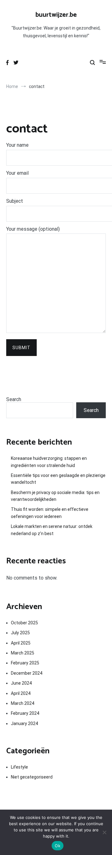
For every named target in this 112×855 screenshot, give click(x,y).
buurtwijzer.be (56, 15)
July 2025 (20, 632)
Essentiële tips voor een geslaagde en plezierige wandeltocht (58, 479)
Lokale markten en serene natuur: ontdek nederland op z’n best (51, 530)
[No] (104, 832)
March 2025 (22, 652)
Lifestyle (19, 767)
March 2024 (22, 703)
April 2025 (20, 642)
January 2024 (24, 723)
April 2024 (20, 693)
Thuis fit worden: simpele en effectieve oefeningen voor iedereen (49, 513)
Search (13, 399)
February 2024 (25, 713)
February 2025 (25, 662)
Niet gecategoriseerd (32, 776)
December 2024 (26, 673)
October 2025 (24, 622)
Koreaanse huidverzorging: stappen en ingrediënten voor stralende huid (49, 462)
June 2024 (21, 683)
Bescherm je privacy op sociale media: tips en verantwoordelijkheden (55, 496)
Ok (57, 845)
